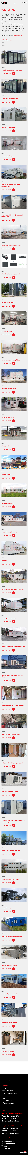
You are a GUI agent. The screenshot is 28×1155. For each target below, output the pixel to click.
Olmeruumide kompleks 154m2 (11, 245)
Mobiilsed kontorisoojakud (10, 274)
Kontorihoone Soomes (9, 965)
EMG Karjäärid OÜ (7, 503)
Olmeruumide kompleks (9, 1023)
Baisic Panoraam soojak (9, 99)
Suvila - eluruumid (7, 303)
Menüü (24, 2)
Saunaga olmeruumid (8, 618)
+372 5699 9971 (7, 1091)
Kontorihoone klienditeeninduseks (13, 647)
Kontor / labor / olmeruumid (10, 851)
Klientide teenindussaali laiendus (12, 589)
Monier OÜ (5, 446)
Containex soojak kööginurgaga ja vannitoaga (13, 821)
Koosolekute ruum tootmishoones (12, 706)
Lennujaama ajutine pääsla (10, 360)
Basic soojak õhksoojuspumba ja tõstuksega (12, 216)
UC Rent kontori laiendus (9, 994)
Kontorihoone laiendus (9, 532)
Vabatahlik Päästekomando (10, 734)
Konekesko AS (6, 475)
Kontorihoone (6, 908)
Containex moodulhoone (10, 879)
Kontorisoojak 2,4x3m (8, 127)
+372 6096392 (6, 1101)
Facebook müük (8, 1144)
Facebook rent (7, 1141)
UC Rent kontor (6, 331)
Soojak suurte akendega (9, 792)
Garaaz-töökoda (7, 156)
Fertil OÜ (4, 561)
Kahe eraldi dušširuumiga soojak (12, 763)
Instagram (5, 1148)
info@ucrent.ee (7, 1103)
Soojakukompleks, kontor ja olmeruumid (10, 185)
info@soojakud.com (9, 1093)
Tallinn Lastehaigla (7, 417)
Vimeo (4, 1146)
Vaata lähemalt (6, 73)
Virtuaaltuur (18, 35)
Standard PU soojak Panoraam (11, 70)
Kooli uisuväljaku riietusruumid (11, 937)
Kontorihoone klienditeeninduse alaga (12, 676)
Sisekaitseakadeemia (8, 389)
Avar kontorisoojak (7, 1051)
